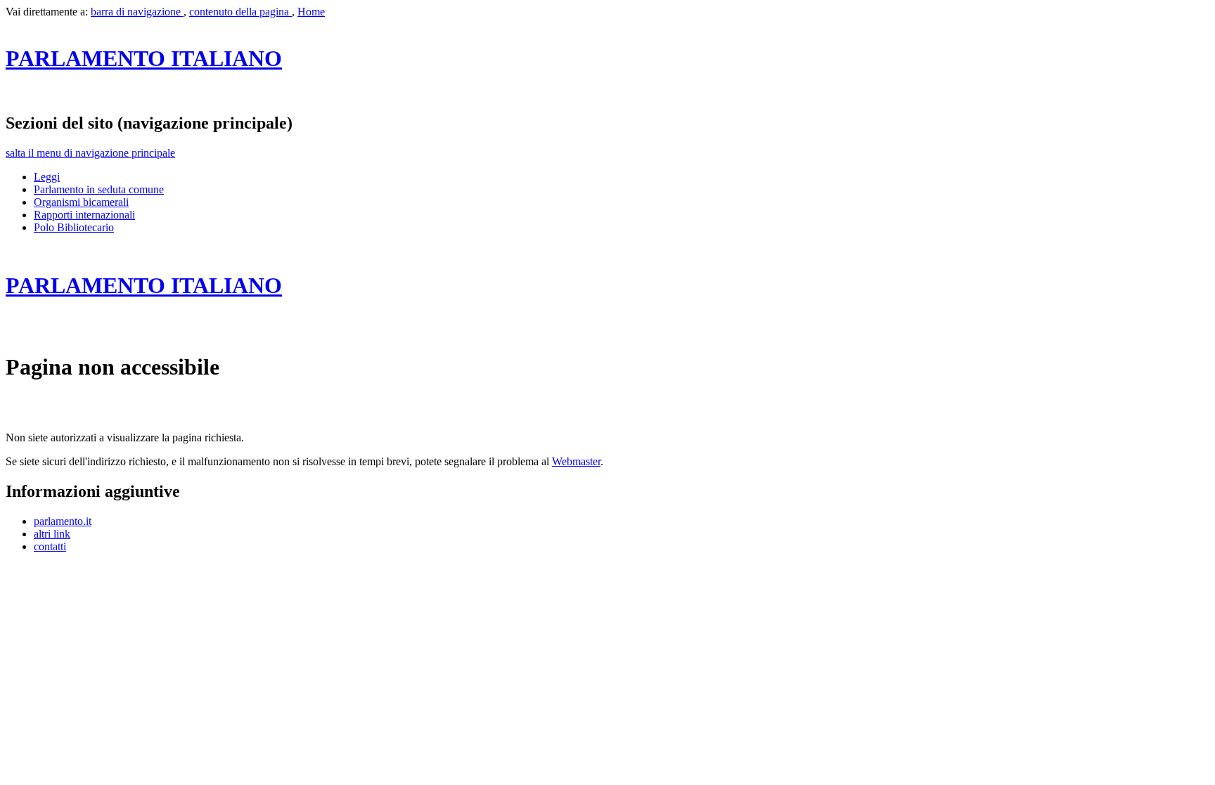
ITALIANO (144, 58)
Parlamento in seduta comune (99, 189)
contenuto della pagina (240, 12)
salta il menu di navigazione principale (90, 153)
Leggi (47, 177)
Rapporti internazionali (84, 215)
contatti (50, 546)
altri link (52, 534)
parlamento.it (62, 521)
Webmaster (576, 461)
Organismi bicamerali (81, 202)
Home (311, 12)
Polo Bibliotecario (74, 227)
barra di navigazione (137, 12)
